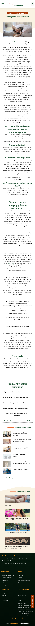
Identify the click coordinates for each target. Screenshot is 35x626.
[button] (2, 4)
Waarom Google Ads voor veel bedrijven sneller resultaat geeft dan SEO (16, 547)
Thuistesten (5, 580)
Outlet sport (5, 600)
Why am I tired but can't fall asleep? (17, 392)
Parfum (20, 577)
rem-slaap (11, 264)
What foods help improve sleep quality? (17, 408)
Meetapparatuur (6, 577)
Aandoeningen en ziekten (17, 13)
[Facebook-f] (12, 618)
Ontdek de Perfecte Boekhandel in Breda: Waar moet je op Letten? (15, 559)
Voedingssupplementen (8, 575)
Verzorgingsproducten (24, 580)
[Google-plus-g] (19, 618)
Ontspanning (5, 585)
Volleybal (4, 593)
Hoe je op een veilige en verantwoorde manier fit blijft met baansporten (16, 533)
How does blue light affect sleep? (17, 403)
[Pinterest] (22, 618)
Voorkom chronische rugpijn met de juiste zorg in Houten (22, 448)
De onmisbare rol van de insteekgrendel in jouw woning (21, 462)
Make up (20, 575)
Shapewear (21, 583)
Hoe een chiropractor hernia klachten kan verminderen (21, 470)
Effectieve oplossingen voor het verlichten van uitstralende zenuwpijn (21, 433)
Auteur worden (22, 595)
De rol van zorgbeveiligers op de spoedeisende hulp (22, 440)
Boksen (4, 598)
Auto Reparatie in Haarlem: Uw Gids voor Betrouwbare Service (14, 564)
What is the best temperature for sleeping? (19, 414)
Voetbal (4, 595)
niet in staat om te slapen (17, 42)
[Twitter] (15, 618)
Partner (20, 593)
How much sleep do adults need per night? (17, 397)
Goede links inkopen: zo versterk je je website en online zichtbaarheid (25, 607)
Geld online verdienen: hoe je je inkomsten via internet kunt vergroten (25, 613)
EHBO (3, 583)
